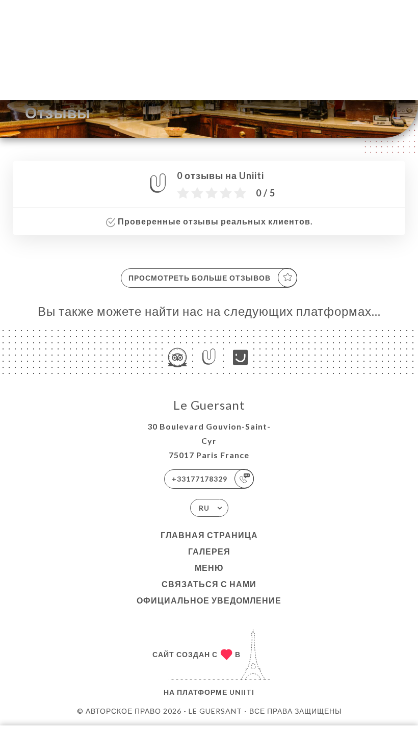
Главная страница (209, 535)
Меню (209, 567)
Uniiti (241, 692)
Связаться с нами (209, 584)
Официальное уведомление (209, 600)
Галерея (209, 551)
